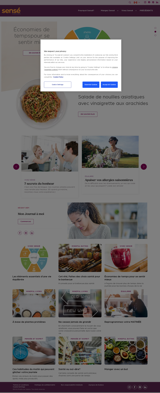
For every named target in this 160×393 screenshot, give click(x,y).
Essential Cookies (91, 84)
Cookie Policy (58, 77)
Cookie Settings (57, 84)
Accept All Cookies (109, 84)
